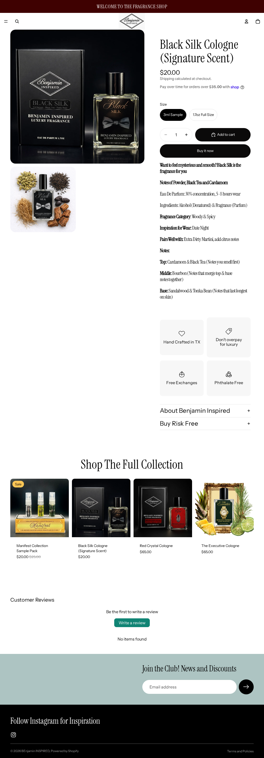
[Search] (17, 21)
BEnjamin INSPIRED (35, 751)
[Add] (60, 529)
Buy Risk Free (179, 423)
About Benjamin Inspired (195, 410)
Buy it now (205, 150)
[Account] (246, 21)
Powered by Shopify (65, 751)
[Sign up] (246, 686)
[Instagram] (13, 735)
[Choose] (122, 529)
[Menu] (6, 21)
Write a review (132, 622)
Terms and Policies (240, 751)
